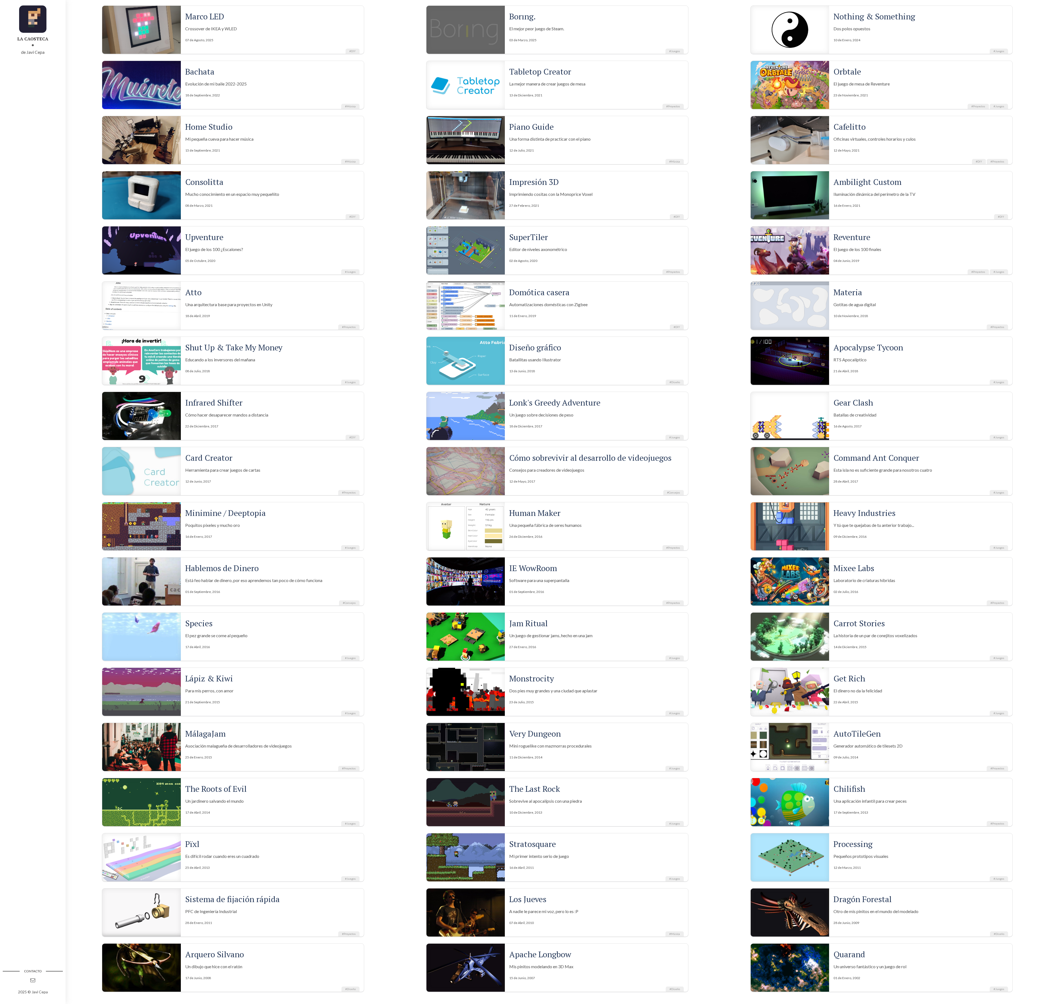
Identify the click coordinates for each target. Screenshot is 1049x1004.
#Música (350, 106)
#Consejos (673, 492)
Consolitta (204, 181)
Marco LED (204, 16)
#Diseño (675, 382)
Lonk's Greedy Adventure (554, 402)
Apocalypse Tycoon (868, 347)
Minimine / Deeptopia (225, 512)
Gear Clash (853, 402)
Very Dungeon (535, 733)
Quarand (849, 954)
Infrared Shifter (214, 402)
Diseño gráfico (535, 347)
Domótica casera (539, 292)
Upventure (204, 237)
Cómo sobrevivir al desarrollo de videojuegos (590, 457)
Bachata (199, 71)
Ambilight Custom (867, 181)
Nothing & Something (874, 16)
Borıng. (522, 16)
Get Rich (849, 678)
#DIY (352, 51)
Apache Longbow (540, 954)
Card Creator (208, 457)
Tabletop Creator (540, 71)
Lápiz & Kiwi (209, 678)
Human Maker (535, 512)
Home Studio (208, 126)
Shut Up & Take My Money (233, 347)
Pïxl (192, 843)
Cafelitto (849, 126)
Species (199, 623)
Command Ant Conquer (876, 457)
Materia (847, 292)
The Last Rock (534, 788)
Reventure (851, 237)
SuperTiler (528, 237)
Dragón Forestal (862, 899)
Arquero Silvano (214, 954)
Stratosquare (532, 843)
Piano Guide (531, 126)
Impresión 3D (534, 181)
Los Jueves (527, 899)
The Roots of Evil (216, 788)
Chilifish (849, 788)
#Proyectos (673, 106)
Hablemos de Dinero (222, 568)
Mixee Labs (853, 568)
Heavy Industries (864, 512)
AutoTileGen (857, 733)
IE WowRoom (533, 568)
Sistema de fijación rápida (232, 899)
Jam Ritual (528, 623)
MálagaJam (205, 733)
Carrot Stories (859, 623)
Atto (193, 292)
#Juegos (674, 51)
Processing (853, 843)
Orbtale (847, 71)
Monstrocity (531, 678)
